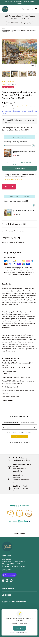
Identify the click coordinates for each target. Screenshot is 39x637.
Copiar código (27, 23)
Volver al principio (19, 533)
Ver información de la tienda (13, 179)
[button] (32, 9)
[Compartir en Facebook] (15, 238)
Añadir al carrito (26, 162)
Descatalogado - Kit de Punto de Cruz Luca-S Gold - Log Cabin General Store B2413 (18, 30)
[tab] (6, 284)
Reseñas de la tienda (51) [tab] (28, 422)
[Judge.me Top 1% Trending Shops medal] (19, 513)
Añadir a (8, 187)
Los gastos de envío (21, 106)
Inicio (3, 28)
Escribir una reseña (19, 437)
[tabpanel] (19, 344)
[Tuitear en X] (12, 238)
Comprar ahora (20, 168)
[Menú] (36, 9)
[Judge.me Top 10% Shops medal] (28, 513)
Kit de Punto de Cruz (8, 81)
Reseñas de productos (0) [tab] (11, 422)
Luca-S (4, 84)
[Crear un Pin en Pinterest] (19, 238)
